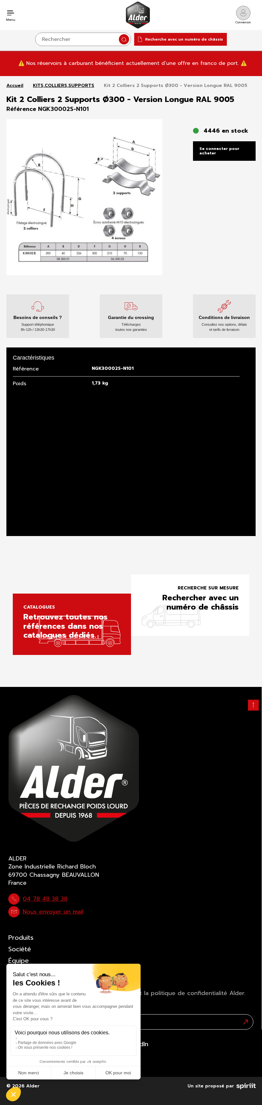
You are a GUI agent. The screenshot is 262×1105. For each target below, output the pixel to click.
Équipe (18, 960)
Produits (21, 937)
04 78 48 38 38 (45, 898)
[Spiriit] (246, 1085)
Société (19, 949)
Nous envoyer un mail (53, 911)
